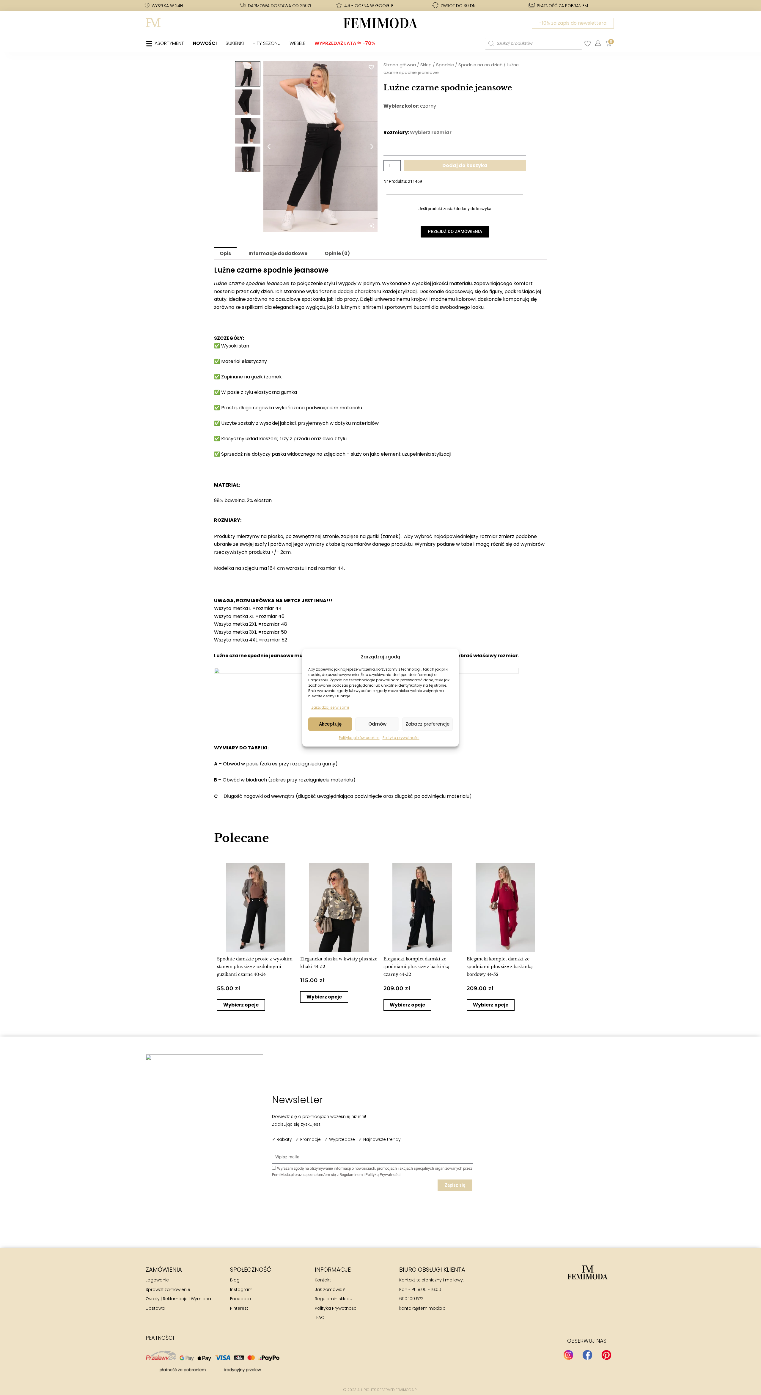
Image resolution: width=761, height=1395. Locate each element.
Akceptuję (330, 724)
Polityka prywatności (401, 737)
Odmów (377, 724)
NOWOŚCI (205, 43)
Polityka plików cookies (359, 737)
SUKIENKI (235, 43)
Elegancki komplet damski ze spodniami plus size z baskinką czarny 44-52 (416, 966)
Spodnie (445, 65)
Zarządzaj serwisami (330, 707)
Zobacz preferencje (427, 724)
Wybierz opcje (241, 1004)
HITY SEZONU (267, 43)
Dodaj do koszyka (465, 165)
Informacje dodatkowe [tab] (278, 253)
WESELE (298, 43)
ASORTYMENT (169, 43)
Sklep (426, 65)
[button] (222, 934)
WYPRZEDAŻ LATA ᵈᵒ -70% (345, 43)
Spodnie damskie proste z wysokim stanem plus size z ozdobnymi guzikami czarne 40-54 (255, 966)
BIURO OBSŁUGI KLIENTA (432, 1269)
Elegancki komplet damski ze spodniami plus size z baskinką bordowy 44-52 (500, 966)
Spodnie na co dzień (480, 65)
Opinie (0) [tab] (337, 253)
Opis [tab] (225, 253)
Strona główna (399, 65)
